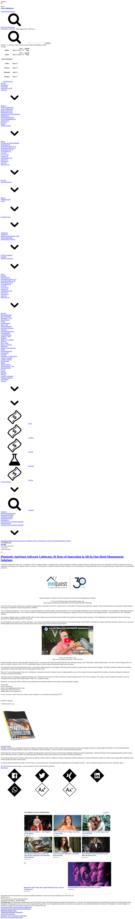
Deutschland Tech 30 (7, 150)
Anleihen (31, 438)
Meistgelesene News (7, 112)
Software (3, 374)
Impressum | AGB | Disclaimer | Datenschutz (14, 916)
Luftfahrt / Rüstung (6, 359)
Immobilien (4, 346)
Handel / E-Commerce (7, 340)
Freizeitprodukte (5, 333)
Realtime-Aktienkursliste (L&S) (10, 236)
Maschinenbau (5, 361)
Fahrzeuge (4, 330)
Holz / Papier (4, 343)
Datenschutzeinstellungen (8, 912)
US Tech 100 (4, 154)
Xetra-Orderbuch (15, 907)
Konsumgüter (5, 353)
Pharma (3, 371)
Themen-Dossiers (6, 125)
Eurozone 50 (4, 156)
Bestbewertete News (7, 111)
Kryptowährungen (6, 482)
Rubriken (3, 106)
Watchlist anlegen (6, 523)
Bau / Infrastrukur (6, 316)
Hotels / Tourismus (6, 345)
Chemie (3, 321)
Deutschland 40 (5, 145)
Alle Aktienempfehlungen (8, 119)
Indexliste (3, 276)
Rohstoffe (3, 373)
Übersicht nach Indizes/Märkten (10, 143)
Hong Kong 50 (5, 164)
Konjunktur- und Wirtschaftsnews (10, 114)
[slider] (3, 550)
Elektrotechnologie (6, 326)
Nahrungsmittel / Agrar (7, 366)
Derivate (30, 452)
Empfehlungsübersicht (7, 117)
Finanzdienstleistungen (7, 331)
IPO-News (4, 122)
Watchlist (31, 510)
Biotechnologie (5, 320)
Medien (3, 198)
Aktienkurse (4, 233)
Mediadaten (19, 912)
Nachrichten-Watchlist (7, 515)
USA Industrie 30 (6, 151)
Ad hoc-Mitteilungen (7, 8)
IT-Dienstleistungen (6, 351)
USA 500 (3, 153)
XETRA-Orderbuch (6, 255)
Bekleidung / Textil (6, 318)
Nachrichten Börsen (6, 909)
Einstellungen (5, 520)
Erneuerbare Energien (7, 328)
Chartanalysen (5, 120)
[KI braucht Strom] (18, 744)
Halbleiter (3, 338)
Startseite (3, 83)
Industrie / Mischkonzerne (8, 348)
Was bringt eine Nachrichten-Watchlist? (12, 521)
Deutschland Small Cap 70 (8, 146)
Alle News (4, 90)
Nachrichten (4, 85)
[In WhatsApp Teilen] (14, 796)
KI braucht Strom (6, 746)
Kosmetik (3, 354)
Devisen (30, 480)
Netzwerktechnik (6, 368)
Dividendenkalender (6, 238)
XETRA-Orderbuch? (7, 258)
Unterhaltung (4, 379)
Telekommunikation (6, 378)
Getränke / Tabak (6, 336)
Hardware (4, 341)
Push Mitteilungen (6, 542)
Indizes (3, 141)
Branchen (3, 180)
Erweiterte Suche (8, 81)
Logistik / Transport (6, 358)
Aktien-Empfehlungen (18, 909)
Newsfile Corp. (10, 704)
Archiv (3, 201)
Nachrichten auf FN (6, 88)
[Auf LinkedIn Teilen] (97, 782)
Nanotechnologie (6, 364)
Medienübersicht (5, 199)
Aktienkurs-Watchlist (7, 517)
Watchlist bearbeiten (6, 518)
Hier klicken (4, 768)
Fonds (30, 423)
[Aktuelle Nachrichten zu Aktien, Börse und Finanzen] (8, 11)
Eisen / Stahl (4, 325)
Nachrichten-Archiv (11, 910)
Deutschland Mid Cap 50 (8, 148)
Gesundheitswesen (6, 335)
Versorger (3, 381)
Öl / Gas (3, 369)
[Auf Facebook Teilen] (14, 782)
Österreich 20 (5, 161)
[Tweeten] (42, 782)
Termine (3, 124)
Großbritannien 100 (6, 158)
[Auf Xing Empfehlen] (69, 782)
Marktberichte (5, 116)
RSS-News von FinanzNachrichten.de (12, 917)
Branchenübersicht (6, 182)
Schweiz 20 (4, 159)
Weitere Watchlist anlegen (8, 513)
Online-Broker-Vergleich (8, 239)
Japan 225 (4, 163)
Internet (3, 349)
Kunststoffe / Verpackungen (9, 356)
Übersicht (3, 257)
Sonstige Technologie (7, 376)
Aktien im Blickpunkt (7, 107)
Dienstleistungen (5, 323)
